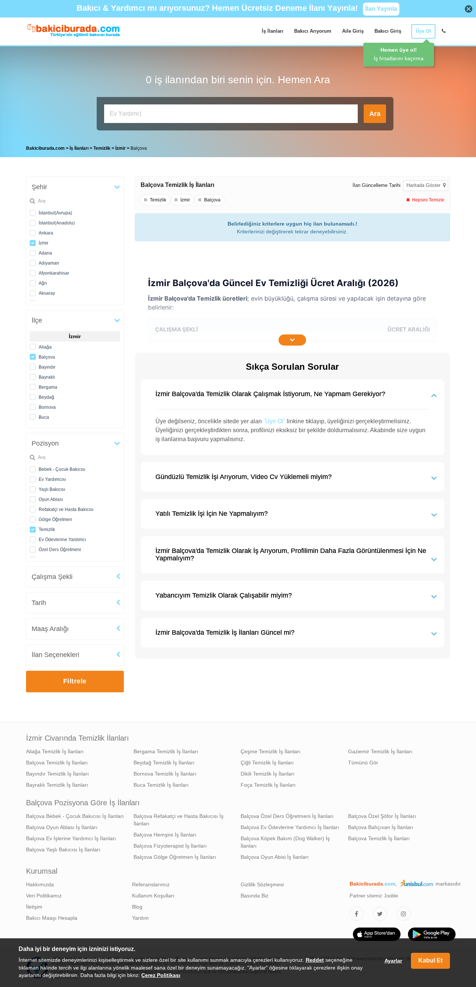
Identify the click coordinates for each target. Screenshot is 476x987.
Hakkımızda (40, 884)
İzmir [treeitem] (121, 148)
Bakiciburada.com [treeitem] (45, 148)
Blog (137, 907)
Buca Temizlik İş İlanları (161, 785)
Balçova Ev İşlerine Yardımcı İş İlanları (71, 838)
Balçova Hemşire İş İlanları (165, 835)
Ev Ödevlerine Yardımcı (62, 539)
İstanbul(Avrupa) (55, 213)
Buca (44, 417)
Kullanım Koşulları (153, 896)
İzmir (43, 243)
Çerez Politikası (160, 975)
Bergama (48, 387)
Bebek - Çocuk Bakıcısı (62, 469)
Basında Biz (254, 896)
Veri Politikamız (44, 896)
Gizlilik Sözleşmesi (262, 884)
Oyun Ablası (51, 499)
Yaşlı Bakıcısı (52, 489)
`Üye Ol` (274, 421)
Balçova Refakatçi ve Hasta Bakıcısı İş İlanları (178, 819)
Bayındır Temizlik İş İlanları (57, 774)
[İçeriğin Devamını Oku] (292, 340)
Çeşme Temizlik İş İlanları (270, 751)
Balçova (47, 357)
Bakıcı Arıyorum (312, 31)
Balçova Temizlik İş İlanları (57, 763)
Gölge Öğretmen (55, 519)
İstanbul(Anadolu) (57, 223)
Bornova (47, 407)
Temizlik (47, 529)
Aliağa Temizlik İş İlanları (55, 751)
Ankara (46, 233)
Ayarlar (393, 961)
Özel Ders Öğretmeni (60, 549)
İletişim (34, 907)
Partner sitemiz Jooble (374, 896)
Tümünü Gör (363, 763)
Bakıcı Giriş (387, 31)
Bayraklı (47, 377)
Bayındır (47, 367)
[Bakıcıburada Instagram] (403, 914)
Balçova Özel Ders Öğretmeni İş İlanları (287, 816)
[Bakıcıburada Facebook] (357, 914)
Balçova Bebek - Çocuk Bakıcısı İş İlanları (75, 816)
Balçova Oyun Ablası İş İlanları (61, 827)
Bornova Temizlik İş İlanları (165, 774)
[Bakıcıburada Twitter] (380, 914)
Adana (45, 253)
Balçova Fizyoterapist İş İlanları (170, 846)
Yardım (140, 918)
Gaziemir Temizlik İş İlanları (380, 751)
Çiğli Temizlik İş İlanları (267, 763)
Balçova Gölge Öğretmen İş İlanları (175, 857)
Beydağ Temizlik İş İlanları (164, 763)
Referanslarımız (151, 884)
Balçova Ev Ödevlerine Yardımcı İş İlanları (290, 827)
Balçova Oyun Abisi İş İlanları (275, 857)
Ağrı (43, 283)
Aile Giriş (353, 31)
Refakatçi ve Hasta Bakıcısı (66, 509)
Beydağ (46, 397)
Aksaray (47, 293)
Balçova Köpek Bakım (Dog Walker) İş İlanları (285, 842)
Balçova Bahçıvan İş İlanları (380, 827)
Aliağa (45, 347)
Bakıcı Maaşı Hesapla (51, 918)
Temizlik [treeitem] (102, 148)
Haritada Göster (424, 185)
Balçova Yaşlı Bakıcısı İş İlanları (63, 849)
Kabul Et (430, 961)
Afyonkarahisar (54, 273)
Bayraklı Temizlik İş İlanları (57, 785)
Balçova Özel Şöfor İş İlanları (382, 816)
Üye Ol (423, 31)
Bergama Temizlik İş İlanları (166, 751)
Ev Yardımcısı (52, 479)
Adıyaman (49, 263)
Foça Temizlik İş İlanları (268, 785)
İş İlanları (272, 31)
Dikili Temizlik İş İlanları (268, 774)
